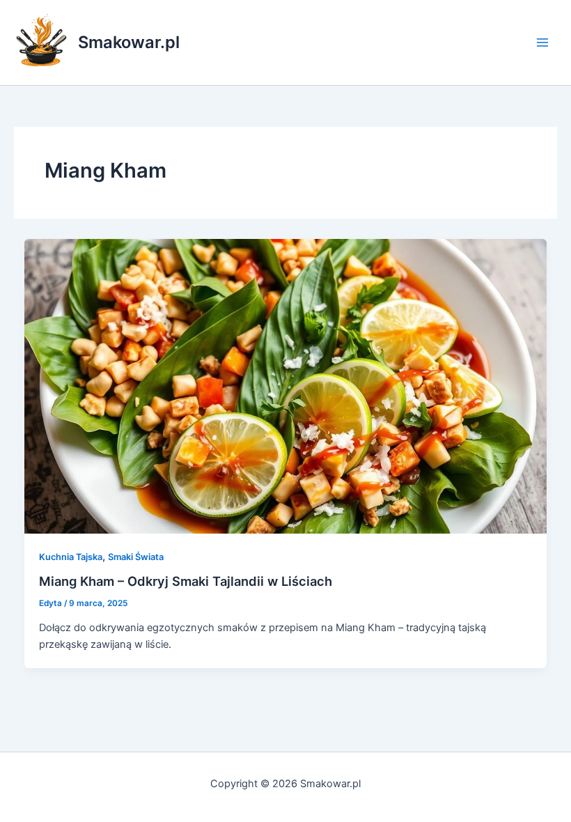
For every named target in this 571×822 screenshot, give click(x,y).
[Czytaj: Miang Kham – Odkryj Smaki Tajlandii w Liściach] (285, 385)
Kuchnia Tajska (70, 557)
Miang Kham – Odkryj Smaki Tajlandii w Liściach (185, 581)
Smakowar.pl (129, 42)
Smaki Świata (136, 557)
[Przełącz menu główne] (542, 42)
